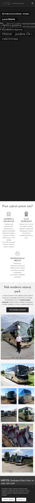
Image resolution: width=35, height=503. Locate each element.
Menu (32, 3)
